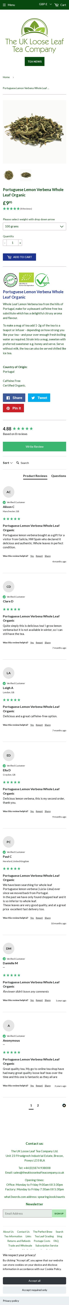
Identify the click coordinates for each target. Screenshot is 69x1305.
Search (59, 1231)
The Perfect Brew (42, 1231)
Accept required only (34, 1290)
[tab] (35, 476)
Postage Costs (42, 1240)
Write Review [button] (35, 446)
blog (59, 1236)
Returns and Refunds (18, 1240)
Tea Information (13, 1236)
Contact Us (23, 1231)
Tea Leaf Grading (44, 1236)
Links (28, 1236)
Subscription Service (46, 1245)
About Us (8, 1231)
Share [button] (48, 555)
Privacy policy (11, 1300)
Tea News (35, 61)
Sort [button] (6, 462)
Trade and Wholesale (20, 1245)
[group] (34, 429)
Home (6, 77)
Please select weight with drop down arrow (29, 219)
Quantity (8, 236)
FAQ (56, 1240)
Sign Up (59, 1213)
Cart (63, 5)
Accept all (34, 1280)
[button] (31, 1105)
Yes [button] (32, 555)
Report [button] (39, 555)
